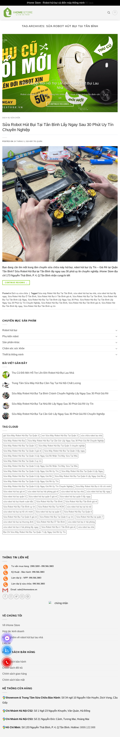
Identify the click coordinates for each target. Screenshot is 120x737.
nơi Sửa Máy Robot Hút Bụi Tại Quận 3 (60, 435)
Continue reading (60, 104)
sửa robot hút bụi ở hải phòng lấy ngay (20, 527)
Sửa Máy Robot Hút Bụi (14, 441)
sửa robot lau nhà (86, 527)
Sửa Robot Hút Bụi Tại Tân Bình (87, 296)
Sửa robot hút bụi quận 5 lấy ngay (75, 496)
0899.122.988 (87, 727)
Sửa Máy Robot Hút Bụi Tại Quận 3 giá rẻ (22, 451)
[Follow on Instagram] (10, 596)
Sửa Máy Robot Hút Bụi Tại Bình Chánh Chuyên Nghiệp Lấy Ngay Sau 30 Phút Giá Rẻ (60, 393)
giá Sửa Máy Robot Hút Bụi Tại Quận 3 (21, 435)
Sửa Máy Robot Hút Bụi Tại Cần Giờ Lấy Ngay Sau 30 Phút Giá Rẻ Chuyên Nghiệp (58, 414)
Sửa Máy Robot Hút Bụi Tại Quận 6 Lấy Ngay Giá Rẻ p (80, 476)
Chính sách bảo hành (14, 661)
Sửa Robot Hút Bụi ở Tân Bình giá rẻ (54, 296)
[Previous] (8, 73)
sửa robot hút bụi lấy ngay (98, 491)
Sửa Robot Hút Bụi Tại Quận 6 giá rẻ (20, 517)
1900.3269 (35, 566)
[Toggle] (116, 330)
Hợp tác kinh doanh (13, 631)
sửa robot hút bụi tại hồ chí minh (18, 512)
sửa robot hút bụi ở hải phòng (81, 522)
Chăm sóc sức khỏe (13, 348)
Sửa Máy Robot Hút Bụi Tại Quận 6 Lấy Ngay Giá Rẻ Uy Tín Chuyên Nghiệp (38, 486)
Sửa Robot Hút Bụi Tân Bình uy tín (39, 306)
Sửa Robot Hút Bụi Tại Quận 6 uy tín (56, 517)
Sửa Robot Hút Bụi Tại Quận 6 (78, 512)
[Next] (111, 73)
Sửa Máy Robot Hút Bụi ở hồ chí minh (93, 486)
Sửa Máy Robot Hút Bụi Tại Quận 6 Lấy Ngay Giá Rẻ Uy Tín (30, 481)
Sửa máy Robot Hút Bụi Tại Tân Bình (55, 293)
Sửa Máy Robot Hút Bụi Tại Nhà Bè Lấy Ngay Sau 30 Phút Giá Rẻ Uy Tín (52, 403)
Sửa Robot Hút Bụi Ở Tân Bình (22, 296)
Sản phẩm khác (11, 342)
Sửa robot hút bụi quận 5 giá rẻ (43, 496)
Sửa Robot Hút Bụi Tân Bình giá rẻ (84, 303)
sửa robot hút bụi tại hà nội (79, 507)
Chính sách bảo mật (13, 679)
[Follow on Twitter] (16, 596)
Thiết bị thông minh (13, 354)
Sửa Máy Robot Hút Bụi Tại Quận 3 (19, 446)
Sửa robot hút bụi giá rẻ (14, 491)
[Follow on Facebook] (5, 596)
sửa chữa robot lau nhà (91, 435)
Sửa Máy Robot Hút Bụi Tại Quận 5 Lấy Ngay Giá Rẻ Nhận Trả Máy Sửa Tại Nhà (40, 466)
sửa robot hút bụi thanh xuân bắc (18, 501)
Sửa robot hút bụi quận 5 (14, 496)
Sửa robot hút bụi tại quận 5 (48, 512)
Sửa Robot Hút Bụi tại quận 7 (89, 517)
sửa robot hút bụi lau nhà (84, 293)
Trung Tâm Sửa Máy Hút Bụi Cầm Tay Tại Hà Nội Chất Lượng (46, 383)
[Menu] (114, 12)
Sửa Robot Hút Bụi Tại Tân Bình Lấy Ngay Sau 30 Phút (53, 300)
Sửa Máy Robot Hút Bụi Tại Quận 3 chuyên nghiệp (62, 446)
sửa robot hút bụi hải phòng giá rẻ (43, 491)
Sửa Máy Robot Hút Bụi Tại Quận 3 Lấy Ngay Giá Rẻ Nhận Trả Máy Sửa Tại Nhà (40, 456)
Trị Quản (37, 141)
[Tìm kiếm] (109, 13)
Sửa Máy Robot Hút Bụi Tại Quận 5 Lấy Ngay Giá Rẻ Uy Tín (30, 471)
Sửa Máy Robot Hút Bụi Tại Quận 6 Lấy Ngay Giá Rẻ (27, 476)
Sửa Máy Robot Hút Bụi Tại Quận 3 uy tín (22, 461)
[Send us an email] (22, 596)
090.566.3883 (47, 566)
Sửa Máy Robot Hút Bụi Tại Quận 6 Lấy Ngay (82, 471)
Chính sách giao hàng (14, 673)
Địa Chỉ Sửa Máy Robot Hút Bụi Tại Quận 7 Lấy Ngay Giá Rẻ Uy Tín (34, 532)
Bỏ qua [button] (89, 2)
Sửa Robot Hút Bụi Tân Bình (54, 303)
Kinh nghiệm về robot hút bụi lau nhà (22, 637)
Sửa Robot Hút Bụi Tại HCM (51, 507)
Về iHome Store (11, 625)
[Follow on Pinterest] (27, 596)
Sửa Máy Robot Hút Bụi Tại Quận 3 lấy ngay (64, 451)
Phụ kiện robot (10, 336)
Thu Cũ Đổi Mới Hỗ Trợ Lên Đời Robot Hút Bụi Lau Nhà (43, 372)
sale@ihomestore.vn (27, 589)
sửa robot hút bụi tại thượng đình (18, 522)
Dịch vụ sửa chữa (11, 118)
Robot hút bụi (9, 330)
